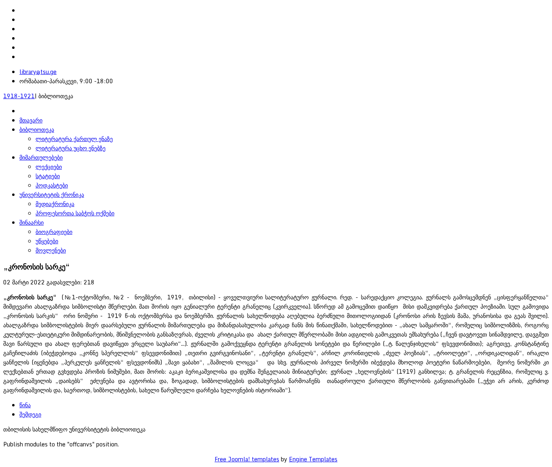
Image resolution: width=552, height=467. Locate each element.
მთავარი (30, 120)
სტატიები (48, 176)
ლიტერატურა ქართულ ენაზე (74, 138)
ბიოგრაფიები (54, 231)
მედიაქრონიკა (55, 203)
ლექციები (49, 166)
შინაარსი (31, 222)
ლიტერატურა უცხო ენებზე (70, 148)
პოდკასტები (52, 185)
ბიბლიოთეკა (36, 129)
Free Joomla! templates (247, 459)
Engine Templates (313, 459)
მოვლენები (51, 250)
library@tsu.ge (38, 71)
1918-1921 (19, 96)
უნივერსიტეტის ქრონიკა (51, 194)
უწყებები (47, 241)
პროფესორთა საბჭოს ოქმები (75, 213)
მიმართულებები (41, 157)
